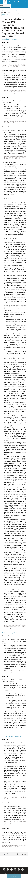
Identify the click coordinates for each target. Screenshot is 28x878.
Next (25, 876)
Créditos (14, 1)
